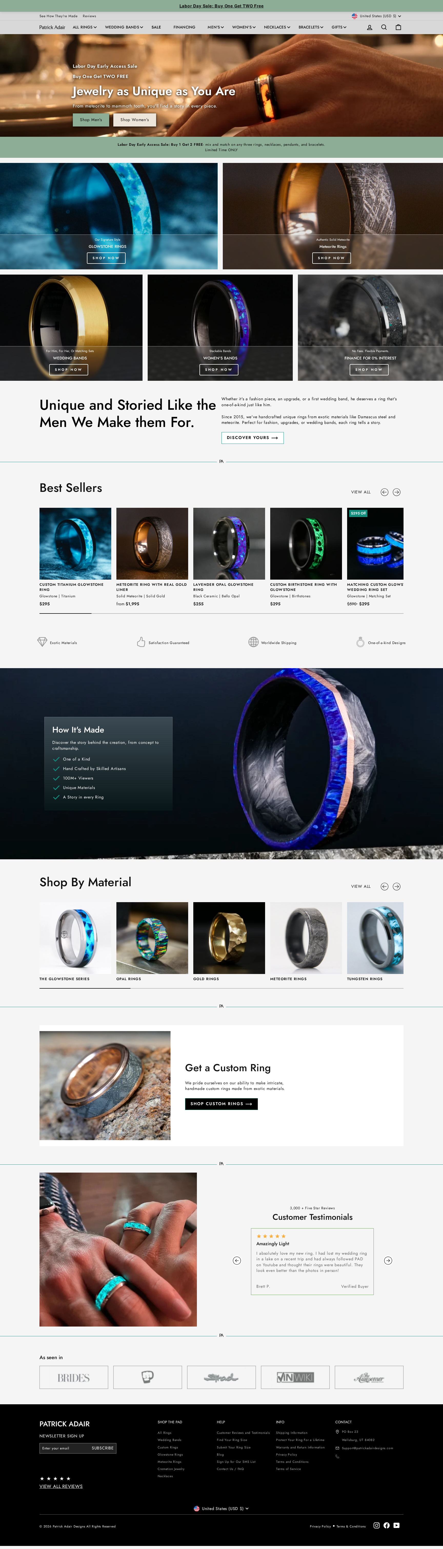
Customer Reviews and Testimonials (243, 1432)
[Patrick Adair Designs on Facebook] (387, 1525)
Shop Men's (91, 120)
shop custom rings (217, 1104)
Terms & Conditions (351, 1526)
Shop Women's (134, 120)
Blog (220, 1454)
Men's (214, 27)
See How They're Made (58, 15)
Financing (185, 27)
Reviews (89, 15)
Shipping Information (292, 1432)
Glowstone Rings (170, 1454)
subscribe (103, 1448)
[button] (385, 492)
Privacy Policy (286, 1454)
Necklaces (275, 27)
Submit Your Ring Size (234, 1447)
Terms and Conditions (292, 1461)
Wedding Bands (122, 27)
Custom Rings (168, 1447)
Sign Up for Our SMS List (236, 1461)
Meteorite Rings (169, 1461)
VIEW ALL (361, 492)
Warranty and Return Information (300, 1447)
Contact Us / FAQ (230, 1469)
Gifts (337, 27)
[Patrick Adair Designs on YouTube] (397, 1525)
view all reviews (61, 1486)
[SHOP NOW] (333, 216)
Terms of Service (288, 1469)
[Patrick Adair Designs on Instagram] (377, 1525)
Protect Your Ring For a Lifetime (300, 1440)
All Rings (83, 27)
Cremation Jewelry (171, 1469)
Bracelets (309, 27)
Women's (241, 27)
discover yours (248, 438)
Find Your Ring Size (232, 1440)
